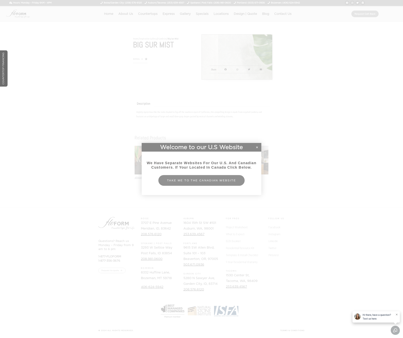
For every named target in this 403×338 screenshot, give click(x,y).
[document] (201, 169)
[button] (257, 147)
